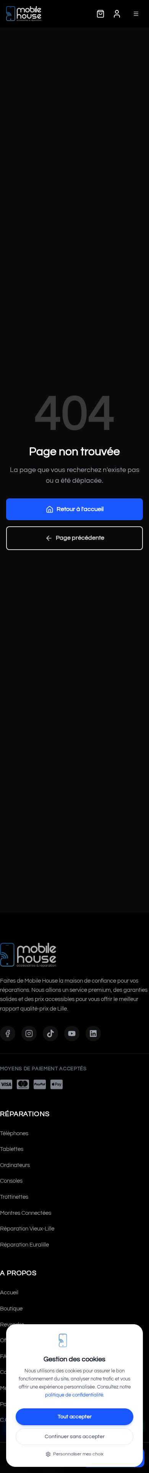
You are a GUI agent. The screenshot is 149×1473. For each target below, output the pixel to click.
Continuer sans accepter (75, 1436)
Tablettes (11, 1149)
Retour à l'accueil (80, 509)
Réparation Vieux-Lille (27, 1229)
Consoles (11, 1181)
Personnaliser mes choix (78, 1454)
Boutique (11, 1309)
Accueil (9, 1293)
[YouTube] (71, 1033)
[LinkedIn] (93, 1033)
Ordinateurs (15, 1165)
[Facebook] (7, 1033)
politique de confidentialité (74, 1395)
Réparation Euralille (24, 1245)
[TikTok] (50, 1033)
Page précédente (80, 538)
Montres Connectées (25, 1213)
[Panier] (100, 14)
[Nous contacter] (116, 13)
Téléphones (14, 1133)
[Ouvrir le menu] (136, 14)
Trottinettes (14, 1197)
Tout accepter (75, 1416)
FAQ (5, 1356)
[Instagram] (29, 1033)
